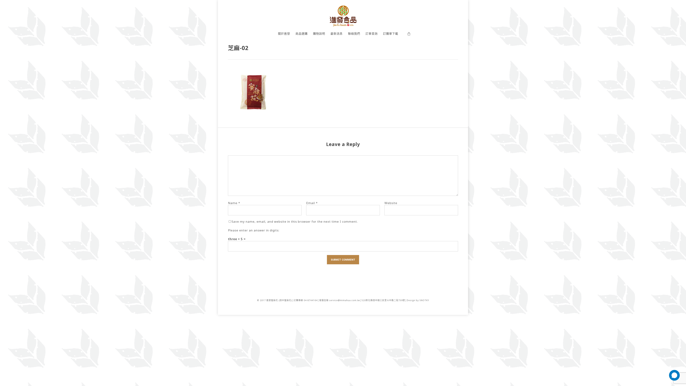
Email (312, 203)
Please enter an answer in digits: (253, 230)
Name (234, 203)
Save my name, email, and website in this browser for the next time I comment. (295, 221)
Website (390, 203)
